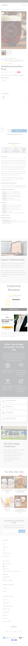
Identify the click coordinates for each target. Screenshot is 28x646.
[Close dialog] (26, 315)
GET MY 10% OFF (7, 327)
